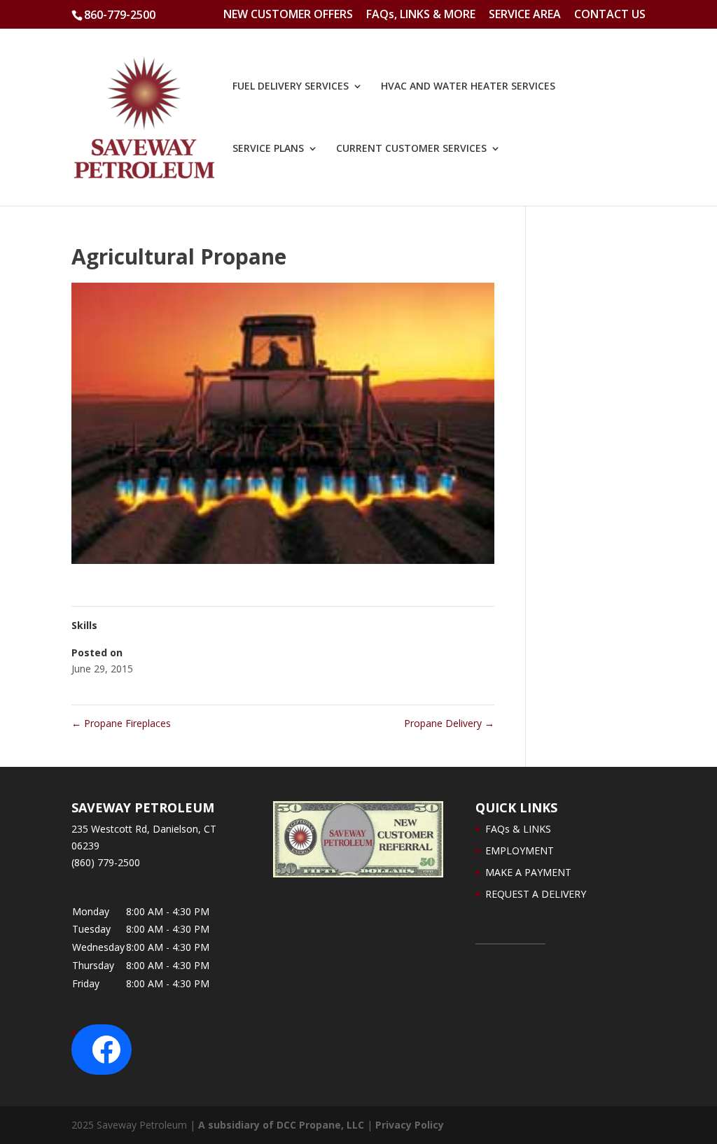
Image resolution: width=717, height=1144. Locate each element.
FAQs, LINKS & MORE (420, 15)
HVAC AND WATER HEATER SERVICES (468, 86)
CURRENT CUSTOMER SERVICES (411, 149)
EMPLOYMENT (519, 850)
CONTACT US (610, 15)
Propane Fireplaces (121, 723)
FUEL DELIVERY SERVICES (290, 86)
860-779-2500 (119, 14)
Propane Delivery (449, 723)
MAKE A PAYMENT (528, 872)
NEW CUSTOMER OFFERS (288, 15)
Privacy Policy (409, 1124)
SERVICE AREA (525, 15)
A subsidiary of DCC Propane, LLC (281, 1124)
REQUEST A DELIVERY (535, 894)
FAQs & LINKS (518, 828)
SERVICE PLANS (268, 149)
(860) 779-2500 (105, 862)
